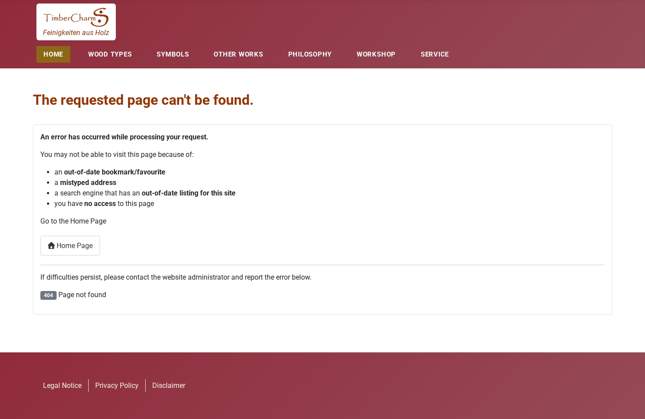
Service (435, 54)
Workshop (376, 54)
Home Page (74, 245)
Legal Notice (62, 385)
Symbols (173, 54)
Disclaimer (168, 385)
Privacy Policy (117, 385)
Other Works (238, 54)
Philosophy (310, 54)
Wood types (110, 54)
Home (53, 54)
